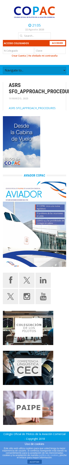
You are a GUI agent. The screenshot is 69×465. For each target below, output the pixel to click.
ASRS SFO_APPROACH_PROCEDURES (32, 108)
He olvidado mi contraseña (43, 55)
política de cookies (48, 455)
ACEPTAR (34, 462)
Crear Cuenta (19, 55)
